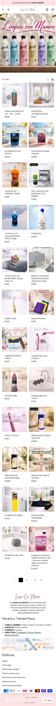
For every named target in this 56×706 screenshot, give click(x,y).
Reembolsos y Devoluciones (13, 677)
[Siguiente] (41, 580)
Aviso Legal (6, 665)
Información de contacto (12, 685)
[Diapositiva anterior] (3, 3)
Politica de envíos (9, 681)
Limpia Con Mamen (31, 697)
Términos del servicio (10, 673)
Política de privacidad (10, 669)
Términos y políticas (28, 703)
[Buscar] (8, 9)
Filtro (7, 79)
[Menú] (3, 10)
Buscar (5, 661)
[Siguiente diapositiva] (53, 3)
